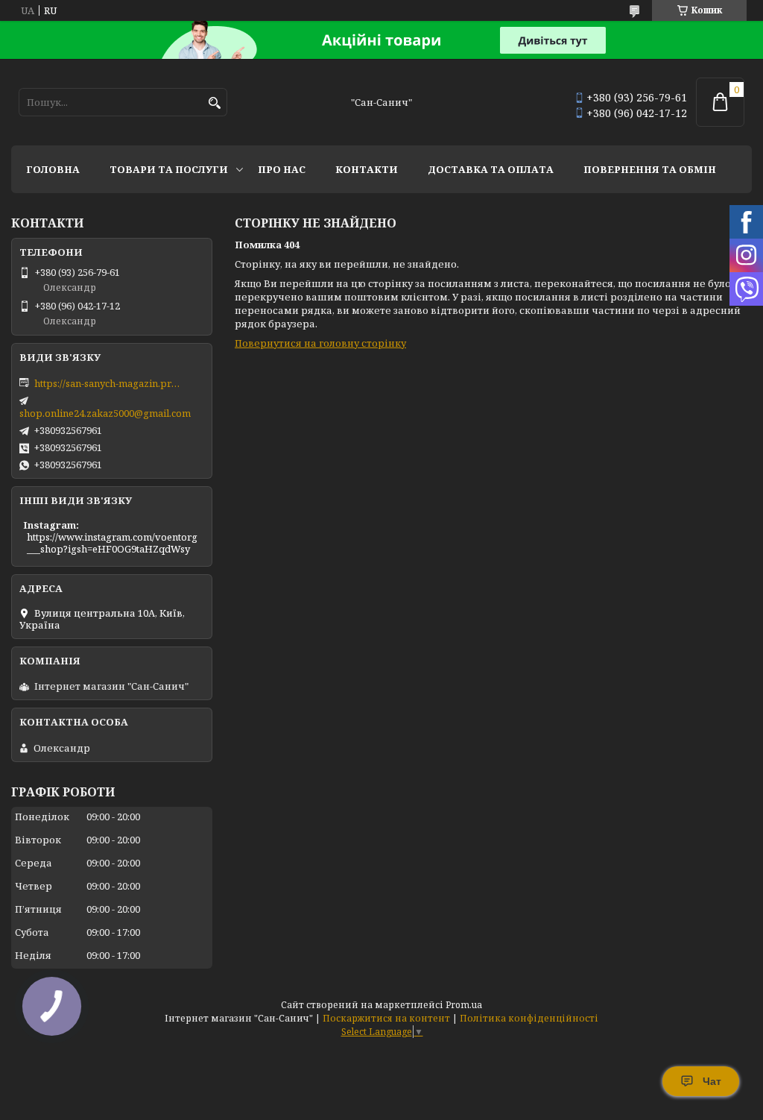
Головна (53, 169)
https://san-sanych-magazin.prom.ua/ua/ (108, 383)
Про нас (281, 169)
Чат (712, 1081)
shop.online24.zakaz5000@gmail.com (105, 413)
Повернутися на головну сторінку (320, 343)
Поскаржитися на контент (386, 1018)
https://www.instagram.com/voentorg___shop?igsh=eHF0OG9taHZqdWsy (112, 543)
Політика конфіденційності (529, 1018)
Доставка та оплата (491, 169)
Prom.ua (464, 1004)
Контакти (366, 169)
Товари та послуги (169, 169)
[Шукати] (214, 103)
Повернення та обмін (649, 169)
